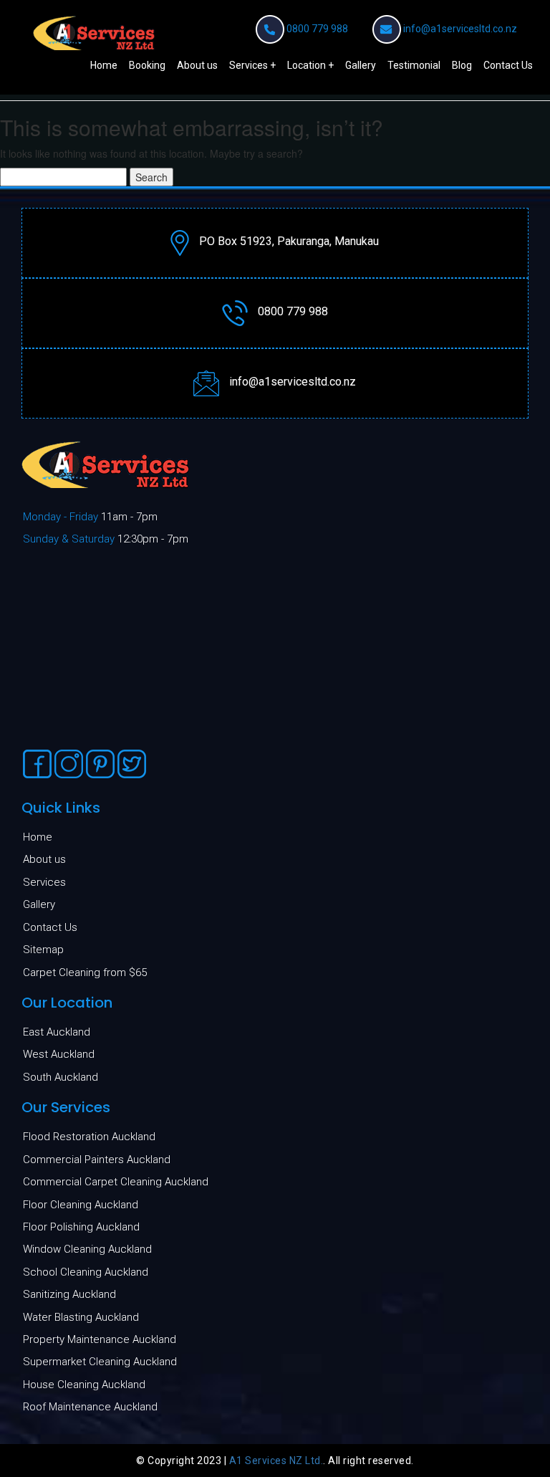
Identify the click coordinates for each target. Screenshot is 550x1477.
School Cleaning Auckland (85, 1272)
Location (306, 65)
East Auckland (56, 1032)
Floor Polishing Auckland (81, 1226)
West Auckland (59, 1054)
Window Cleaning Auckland (87, 1249)
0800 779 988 (317, 28)
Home (103, 65)
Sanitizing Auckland (69, 1294)
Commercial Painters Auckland (96, 1159)
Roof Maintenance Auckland (90, 1406)
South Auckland (60, 1077)
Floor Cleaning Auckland (80, 1204)
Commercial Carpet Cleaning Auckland (115, 1181)
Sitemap (43, 949)
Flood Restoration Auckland (89, 1136)
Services (248, 65)
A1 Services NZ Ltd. (276, 1460)
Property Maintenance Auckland (99, 1339)
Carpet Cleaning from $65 (85, 972)
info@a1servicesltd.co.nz (460, 28)
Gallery (360, 65)
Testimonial (413, 65)
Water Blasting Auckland (81, 1317)
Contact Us (508, 65)
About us (197, 65)
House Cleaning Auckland (84, 1384)
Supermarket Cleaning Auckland (100, 1361)
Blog (462, 65)
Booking (147, 65)
